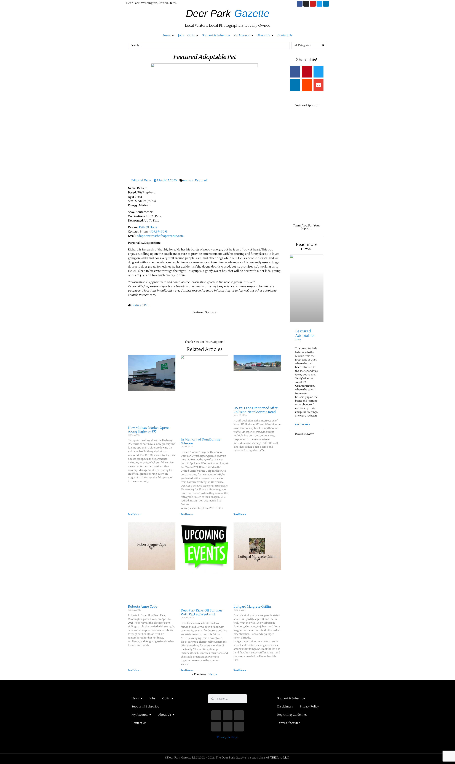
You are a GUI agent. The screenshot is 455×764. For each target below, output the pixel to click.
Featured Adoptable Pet (304, 336)
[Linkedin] (326, 4)
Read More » (134, 514)
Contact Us (139, 723)
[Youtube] (313, 4)
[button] (168, 35)
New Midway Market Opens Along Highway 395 (148, 430)
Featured (201, 180)
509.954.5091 (158, 231)
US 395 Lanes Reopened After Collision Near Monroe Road (255, 410)
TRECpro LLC (279, 757)
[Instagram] (306, 4)
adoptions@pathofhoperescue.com (160, 236)
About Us (164, 715)
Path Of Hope (148, 227)
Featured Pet (140, 305)
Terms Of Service (288, 723)
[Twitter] (319, 4)
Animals (188, 180)
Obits (166, 698)
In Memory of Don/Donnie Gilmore (200, 441)
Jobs (152, 698)
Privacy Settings (227, 737)
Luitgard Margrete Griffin (252, 607)
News (135, 698)
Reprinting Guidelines (292, 715)
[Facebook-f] (216, 715)
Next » (212, 674)
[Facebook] (300, 4)
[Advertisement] (192, 325)
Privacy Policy (309, 706)
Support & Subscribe (145, 706)
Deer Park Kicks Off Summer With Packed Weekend (201, 612)
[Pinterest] (239, 726)
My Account (140, 715)
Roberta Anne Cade (142, 607)
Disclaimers (285, 706)
